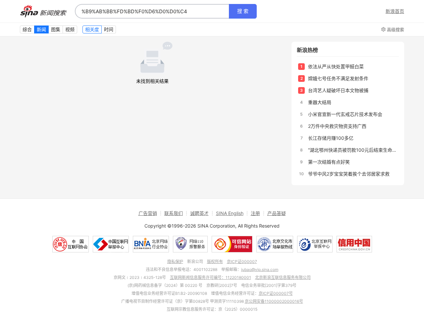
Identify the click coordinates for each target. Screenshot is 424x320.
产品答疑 (276, 213)
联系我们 (173, 213)
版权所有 (215, 261)
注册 (255, 213)
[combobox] (152, 11)
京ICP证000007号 (276, 293)
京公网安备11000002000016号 (274, 301)
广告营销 (147, 213)
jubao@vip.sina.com (259, 269)
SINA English (229, 213)
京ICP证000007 (242, 261)
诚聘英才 (199, 213)
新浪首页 (395, 11)
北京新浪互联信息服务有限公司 (283, 277)
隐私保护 (175, 261)
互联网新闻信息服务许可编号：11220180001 (210, 277)
